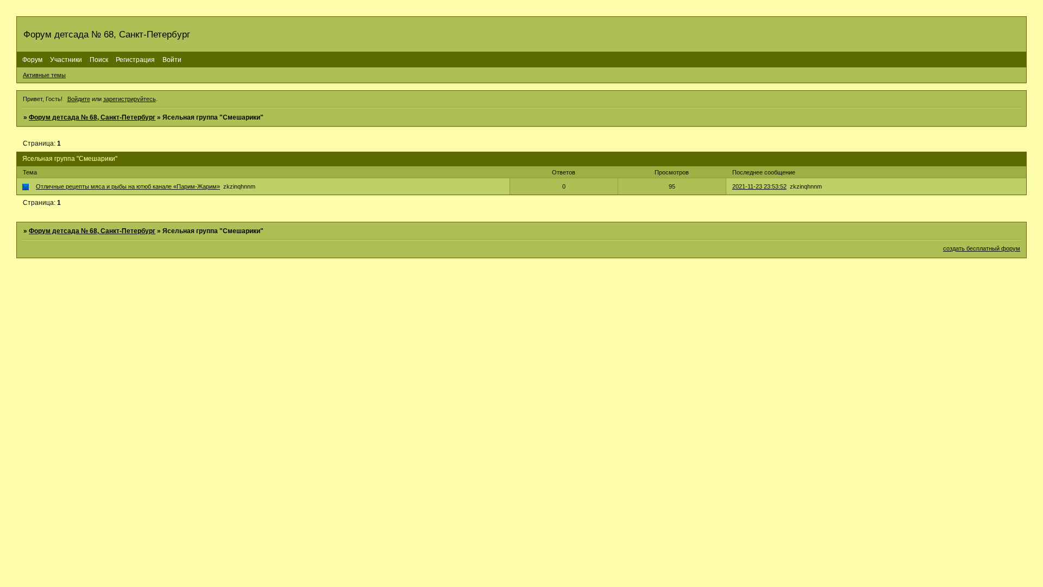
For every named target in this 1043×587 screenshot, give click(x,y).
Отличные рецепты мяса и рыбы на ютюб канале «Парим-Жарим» (128, 186)
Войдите (78, 99)
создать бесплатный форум (981, 248)
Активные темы (44, 75)
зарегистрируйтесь (129, 99)
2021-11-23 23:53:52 (759, 186)
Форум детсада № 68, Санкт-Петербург (92, 117)
